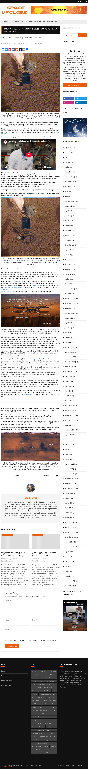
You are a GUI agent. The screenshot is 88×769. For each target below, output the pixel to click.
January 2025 (69, 235)
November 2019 (70, 479)
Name (7, 620)
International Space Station (48, 694)
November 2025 (70, 191)
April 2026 (68, 167)
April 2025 (68, 225)
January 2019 (69, 527)
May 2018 (68, 566)
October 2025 (69, 196)
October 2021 (69, 367)
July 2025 (67, 211)
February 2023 (69, 289)
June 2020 (68, 445)
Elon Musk (47, 691)
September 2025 (70, 201)
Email (34, 620)
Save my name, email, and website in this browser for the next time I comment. (30, 640)
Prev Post (16, 475)
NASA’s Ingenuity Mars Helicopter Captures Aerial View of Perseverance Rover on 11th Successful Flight (15, 554)
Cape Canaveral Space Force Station (44, 684)
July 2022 (67, 323)
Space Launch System (44, 743)
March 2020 (68, 459)
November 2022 (70, 303)
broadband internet (44, 678)
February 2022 (69, 347)
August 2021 (69, 376)
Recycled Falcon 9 (38, 733)
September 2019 (70, 488)
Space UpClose (36, 746)
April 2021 (68, 396)
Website (7, 629)
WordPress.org (6, 685)
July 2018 (67, 557)
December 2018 (70, 532)
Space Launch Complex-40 (47, 736)
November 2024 (70, 245)
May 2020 (68, 449)
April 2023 (68, 279)
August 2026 (69, 148)
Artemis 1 (43, 671)
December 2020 (70, 415)
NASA (10, 535)
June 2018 (68, 561)
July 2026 (67, 152)
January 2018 (69, 586)
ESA (54, 691)
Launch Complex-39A (48, 704)
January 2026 (69, 182)
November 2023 (70, 264)
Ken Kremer (29, 43)
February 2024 (69, 259)
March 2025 (68, 230)
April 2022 (68, 337)
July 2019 (67, 498)
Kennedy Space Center (49, 700)
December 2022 (70, 298)
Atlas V (37, 674)
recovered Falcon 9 (44, 730)
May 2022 (68, 333)
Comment (9, 601)
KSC (35, 704)
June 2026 (68, 157)
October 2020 (69, 425)
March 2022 (68, 342)
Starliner (53, 746)
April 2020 (68, 454)
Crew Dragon (36, 691)
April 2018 (68, 571)
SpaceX (46, 746)
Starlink (37, 750)
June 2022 (68, 328)
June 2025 (68, 216)
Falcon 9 (34, 694)
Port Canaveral (51, 727)
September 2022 (70, 313)
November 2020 (70, 420)
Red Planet (52, 733)
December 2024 (70, 240)
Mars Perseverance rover (40, 710)
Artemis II (53, 671)
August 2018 (69, 552)
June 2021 (68, 386)
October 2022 (69, 308)
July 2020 (67, 440)
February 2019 (69, 522)
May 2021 (68, 391)
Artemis (34, 671)
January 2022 (69, 352)
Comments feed (6, 681)
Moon (53, 710)
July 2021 (67, 381)
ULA (51, 750)
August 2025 (69, 206)
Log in (3, 671)
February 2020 (69, 464)
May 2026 (68, 162)
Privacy (60, 765)
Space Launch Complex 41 (44, 740)
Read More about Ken (74, 85)
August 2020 (69, 435)
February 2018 (69, 581)
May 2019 (68, 508)
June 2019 (68, 503)
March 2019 (68, 518)
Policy (67, 765)
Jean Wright (41, 697)
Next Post (46, 475)
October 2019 (69, 484)
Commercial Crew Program (44, 687)
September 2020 (70, 430)
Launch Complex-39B (39, 707)
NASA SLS (37, 720)
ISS (33, 697)
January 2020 (69, 469)
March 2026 (68, 172)
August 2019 (69, 493)
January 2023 (69, 294)
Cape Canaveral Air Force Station (44, 681)
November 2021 (70, 362)
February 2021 (69, 406)
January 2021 (69, 410)
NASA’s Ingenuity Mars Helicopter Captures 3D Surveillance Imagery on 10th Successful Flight (45, 554)
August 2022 (69, 318)
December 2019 (70, 474)
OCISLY (51, 720)
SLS (34, 736)
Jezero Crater (52, 697)
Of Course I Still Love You (44, 723)
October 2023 (69, 269)
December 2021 (70, 357)
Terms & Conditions (77, 765)
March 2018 (68, 576)
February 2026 (69, 177)
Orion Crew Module (38, 727)
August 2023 (69, 274)
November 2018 (70, 537)
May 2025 (68, 221)
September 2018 (70, 547)
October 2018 (69, 542)
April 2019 (68, 513)
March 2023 (68, 284)
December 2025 (70, 187)
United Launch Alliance (44, 753)
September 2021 (70, 371)
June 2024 (68, 255)
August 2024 (69, 250)
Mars (4, 535)
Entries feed (5, 676)
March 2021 (68, 401)
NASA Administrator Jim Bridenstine (44, 717)
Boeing (51, 674)
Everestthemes (9, 767)
